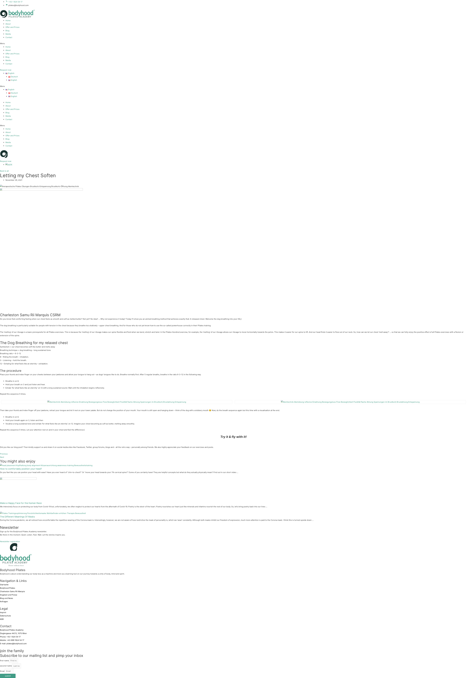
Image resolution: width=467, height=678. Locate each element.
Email (2, 671)
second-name (6, 666)
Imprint (3, 612)
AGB (2, 619)
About (8, 24)
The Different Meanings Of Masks (17, 516)
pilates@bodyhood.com (16, 643)
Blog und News (6, 598)
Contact (8, 37)
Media (8, 34)
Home (8, 20)
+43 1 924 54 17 (14, 637)
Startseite (4, 584)
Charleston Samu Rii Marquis (12, 591)
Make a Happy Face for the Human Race (21, 503)
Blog (7, 30)
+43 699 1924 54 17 (15, 640)
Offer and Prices (12, 27)
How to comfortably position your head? (21, 469)
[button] (233, 43)
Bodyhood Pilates (7, 588)
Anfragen (4, 601)
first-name (4, 660)
